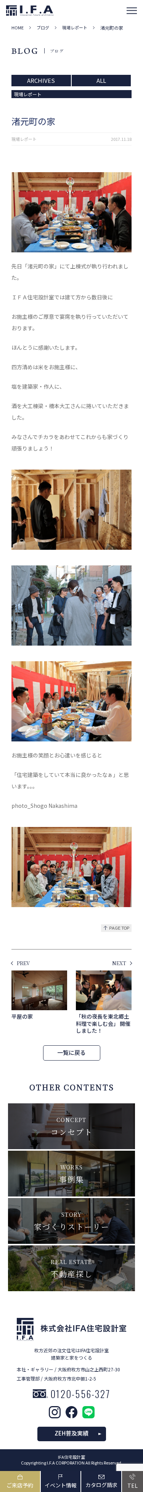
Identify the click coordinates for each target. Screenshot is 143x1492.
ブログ (43, 28)
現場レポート (74, 28)
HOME (17, 28)
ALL (101, 80)
